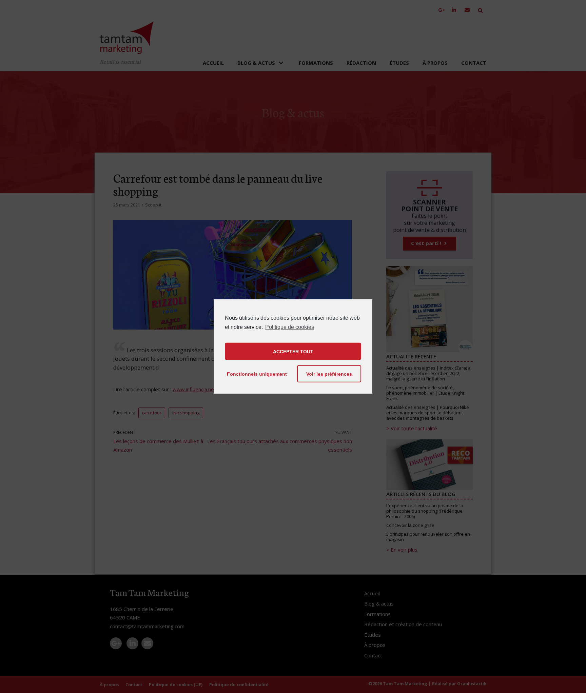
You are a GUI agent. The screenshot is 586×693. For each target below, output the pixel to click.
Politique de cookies (289, 327)
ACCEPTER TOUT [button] (293, 351)
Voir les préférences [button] (329, 374)
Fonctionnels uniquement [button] (257, 374)
